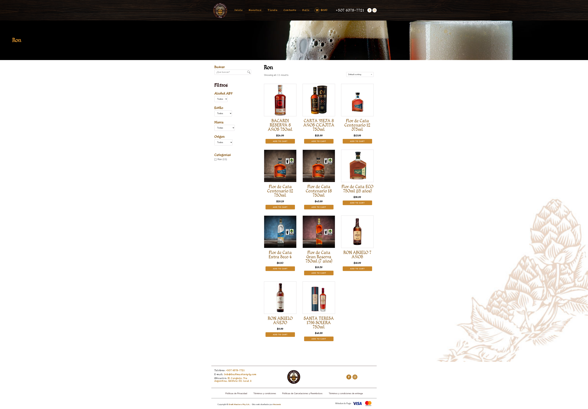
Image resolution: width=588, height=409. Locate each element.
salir (306, 10)
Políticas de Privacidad (236, 393)
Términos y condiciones (264, 393)
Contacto (290, 10)
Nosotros (255, 10)
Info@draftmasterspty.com (235, 374)
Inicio (239, 10)
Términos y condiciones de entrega (346, 393)
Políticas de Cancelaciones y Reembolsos (302, 393)
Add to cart (280, 141)
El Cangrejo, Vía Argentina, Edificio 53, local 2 (233, 379)
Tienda (272, 10)
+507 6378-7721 (350, 10)
